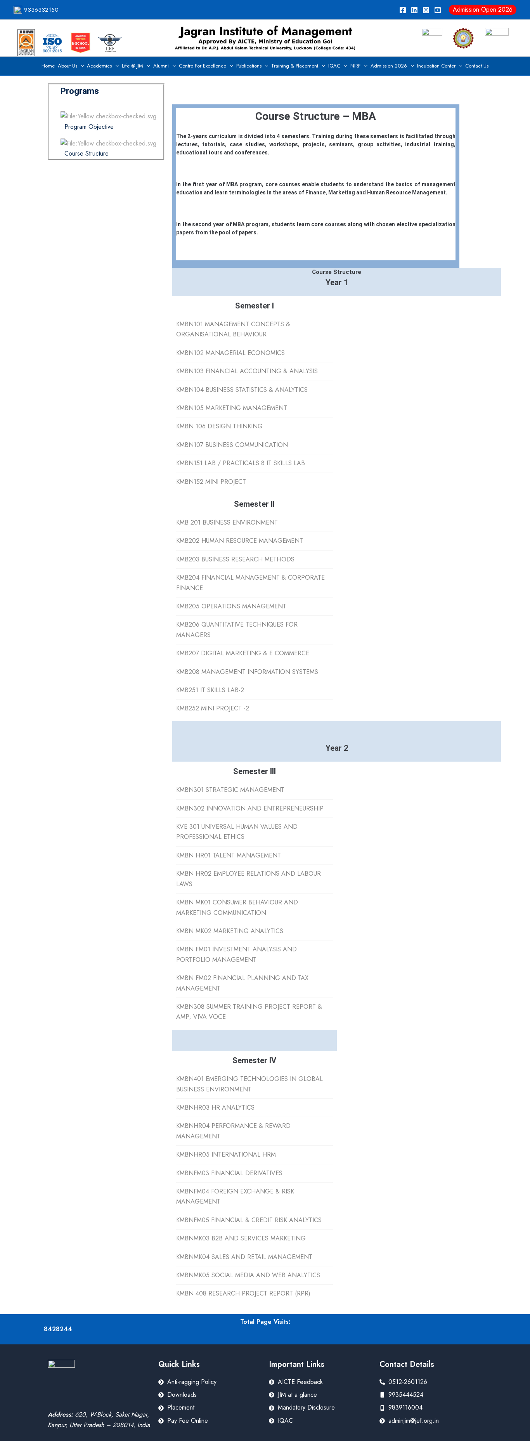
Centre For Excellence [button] (202, 65)
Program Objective (89, 126)
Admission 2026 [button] (389, 65)
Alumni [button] (161, 65)
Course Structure (86, 153)
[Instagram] (426, 10)
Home (48, 65)
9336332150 (40, 9)
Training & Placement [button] (294, 65)
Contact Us (476, 65)
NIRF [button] (355, 65)
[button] (482, 10)
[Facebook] (402, 10)
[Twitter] (414, 10)
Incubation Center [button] (436, 65)
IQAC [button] (334, 65)
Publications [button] (249, 65)
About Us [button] (67, 65)
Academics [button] (99, 65)
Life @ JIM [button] (132, 65)
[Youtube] (437, 10)
